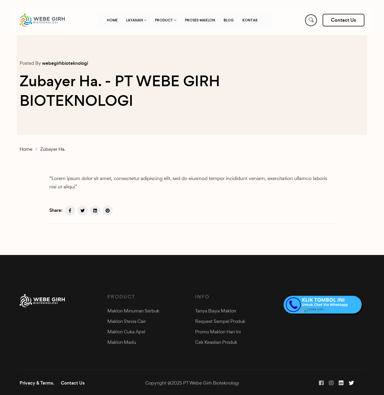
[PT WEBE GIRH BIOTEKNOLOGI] (42, 20)
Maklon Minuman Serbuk (133, 311)
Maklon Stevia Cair (126, 321)
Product (164, 20)
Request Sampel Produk (220, 321)
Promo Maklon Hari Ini (218, 332)
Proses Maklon (200, 20)
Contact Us (73, 383)
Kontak (250, 20)
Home (112, 20)
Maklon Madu (121, 342)
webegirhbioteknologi (65, 63)
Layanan (135, 20)
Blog (229, 20)
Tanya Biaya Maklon (215, 311)
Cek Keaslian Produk (216, 342)
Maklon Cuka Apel (126, 332)
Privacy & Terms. (37, 383)
